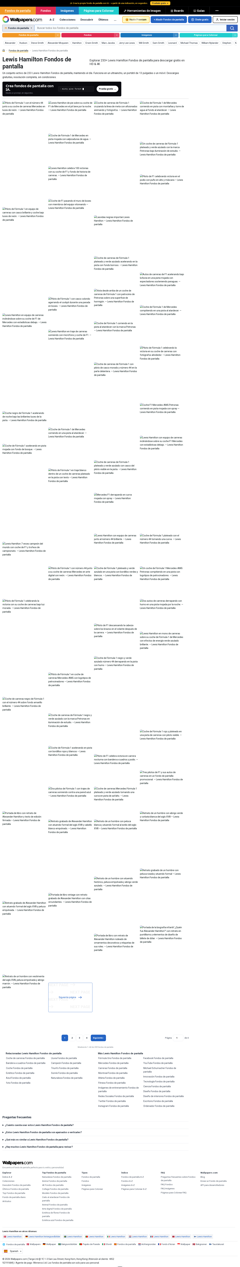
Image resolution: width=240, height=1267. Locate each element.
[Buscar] (232, 28)
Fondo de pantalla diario (14, 1197)
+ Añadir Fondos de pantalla (169, 19)
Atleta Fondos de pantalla (111, 1078)
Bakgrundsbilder (69, 1244)
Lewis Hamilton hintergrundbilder (44, 1236)
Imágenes (67, 10)
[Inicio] (3, 50)
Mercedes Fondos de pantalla (113, 1063)
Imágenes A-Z (128, 1185)
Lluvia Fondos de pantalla (64, 1058)
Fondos (46, 10)
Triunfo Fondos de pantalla (65, 1068)
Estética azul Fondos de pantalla (57, 1220)
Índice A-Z (7, 1177)
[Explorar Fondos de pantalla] (57, 35)
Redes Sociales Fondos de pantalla (116, 1096)
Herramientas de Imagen (144, 10)
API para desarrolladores (212, 1185)
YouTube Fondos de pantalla (158, 1063)
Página (168, 1038)
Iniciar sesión (227, 19)
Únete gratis (201, 19)
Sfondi (108, 1244)
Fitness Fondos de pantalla (112, 1083)
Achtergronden (148, 1244)
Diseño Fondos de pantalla (156, 1091)
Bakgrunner (201, 1244)
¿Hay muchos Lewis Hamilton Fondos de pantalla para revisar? (39, 1147)
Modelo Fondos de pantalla (55, 1193)
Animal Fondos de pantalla (55, 1204)
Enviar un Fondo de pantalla (213, 1181)
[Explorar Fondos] (117, 35)
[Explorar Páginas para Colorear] (235, 35)
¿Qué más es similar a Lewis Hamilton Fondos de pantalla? (36, 1139)
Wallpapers (35, 1244)
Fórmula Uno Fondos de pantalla (114, 1058)
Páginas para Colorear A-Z (134, 1189)
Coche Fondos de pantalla (19, 1068)
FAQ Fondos (167, 1184)
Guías (201, 10)
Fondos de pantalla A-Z (132, 1177)
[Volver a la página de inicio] (22, 20)
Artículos (6, 1201)
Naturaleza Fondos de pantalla (66, 1078)
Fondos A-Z (127, 1181)
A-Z (52, 19)
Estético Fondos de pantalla (20, 1073)
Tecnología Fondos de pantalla (159, 1081)
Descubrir (86, 19)
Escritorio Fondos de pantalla (158, 1101)
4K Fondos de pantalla (53, 1185)
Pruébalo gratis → (160, 3)
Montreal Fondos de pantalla (113, 1073)
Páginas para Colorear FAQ (173, 1192)
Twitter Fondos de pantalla (112, 1101)
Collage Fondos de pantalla (55, 1189)
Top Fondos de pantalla (13, 1193)
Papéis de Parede (91, 1244)
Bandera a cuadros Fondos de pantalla (25, 1063)
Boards (179, 10)
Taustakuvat (218, 1244)
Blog (202, 1177)
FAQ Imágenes (168, 1188)
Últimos (103, 19)
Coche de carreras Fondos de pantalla (25, 1058)
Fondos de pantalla (18, 10)
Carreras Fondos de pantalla (112, 1068)
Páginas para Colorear (99, 10)
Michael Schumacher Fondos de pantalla (159, 1070)
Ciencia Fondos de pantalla (157, 1086)
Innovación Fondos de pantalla (158, 1076)
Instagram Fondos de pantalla (113, 1106)
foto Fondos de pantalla (18, 1083)
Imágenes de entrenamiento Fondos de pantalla (118, 1089)
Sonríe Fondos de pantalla (64, 1073)
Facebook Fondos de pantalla (158, 1058)
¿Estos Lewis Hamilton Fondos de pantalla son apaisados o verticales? (43, 1132)
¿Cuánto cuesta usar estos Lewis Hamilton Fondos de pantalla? (39, 1125)
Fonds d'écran (168, 1244)
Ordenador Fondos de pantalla (158, 1106)
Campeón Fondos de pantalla (66, 1063)
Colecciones (67, 19)
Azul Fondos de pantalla (18, 1078)
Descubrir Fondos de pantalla (16, 1185)
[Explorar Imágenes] (176, 35)
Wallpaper (51, 1244)
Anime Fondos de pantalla (54, 1181)
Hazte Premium (137, 19)
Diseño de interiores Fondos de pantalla (163, 1096)
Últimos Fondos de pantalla (15, 1189)
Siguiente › (98, 1038)
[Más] (217, 11)
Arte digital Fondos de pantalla (57, 1209)
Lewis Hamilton (14, 1236)
